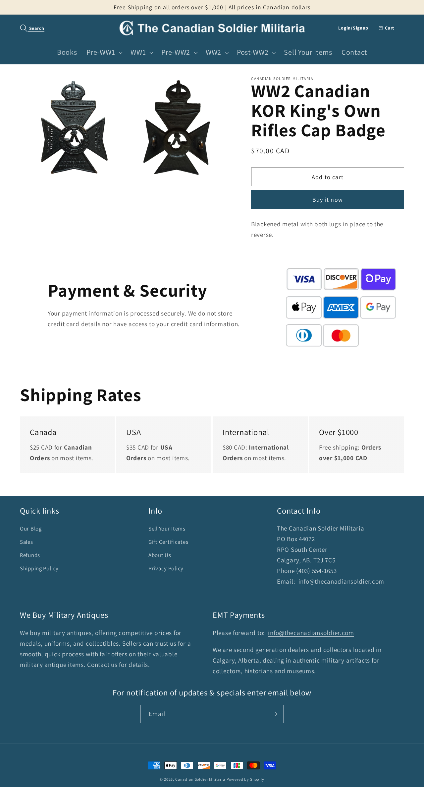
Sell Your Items (167, 528)
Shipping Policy (39, 568)
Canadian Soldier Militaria (200, 779)
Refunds (30, 555)
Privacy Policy (166, 568)
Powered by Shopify (245, 779)
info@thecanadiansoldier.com (341, 581)
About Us (159, 555)
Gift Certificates (168, 541)
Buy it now (327, 199)
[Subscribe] (274, 714)
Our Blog (31, 528)
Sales (26, 541)
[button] (28, 28)
